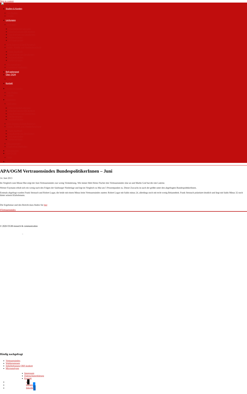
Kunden (10, 16)
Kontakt (9, 83)
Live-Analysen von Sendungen (21, 35)
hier (45, 205)
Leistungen (11, 20)
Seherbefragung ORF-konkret (21, 32)
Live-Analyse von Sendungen (21, 55)
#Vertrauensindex (8, 210)
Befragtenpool (12, 72)
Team (9, 79)
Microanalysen (14, 65)
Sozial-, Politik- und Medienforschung (24, 47)
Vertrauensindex (15, 40)
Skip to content (7, 1)
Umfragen (11, 25)
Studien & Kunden (14, 9)
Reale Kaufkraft (15, 52)
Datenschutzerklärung (34, 376)
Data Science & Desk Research (21, 45)
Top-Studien (12, 13)
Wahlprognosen (15, 37)
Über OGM (11, 75)
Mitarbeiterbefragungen (19, 29)
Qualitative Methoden (17, 67)
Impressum (29, 373)
